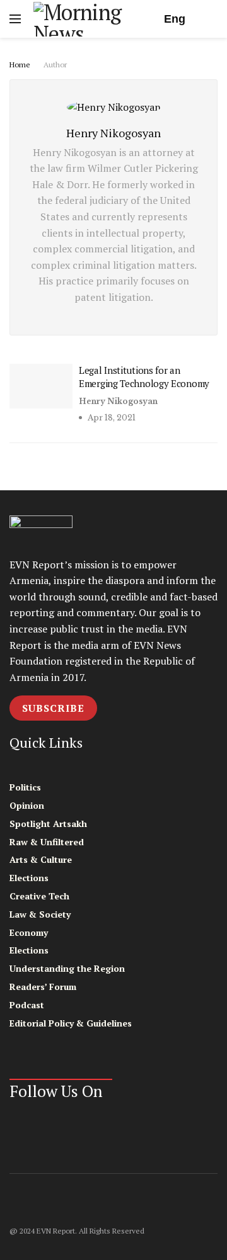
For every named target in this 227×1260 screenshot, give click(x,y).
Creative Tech (39, 896)
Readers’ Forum (42, 987)
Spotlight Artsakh (48, 824)
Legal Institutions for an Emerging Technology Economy (144, 377)
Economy (28, 932)
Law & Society (40, 914)
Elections (29, 878)
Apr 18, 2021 (111, 417)
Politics (25, 787)
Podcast (26, 1005)
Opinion (26, 805)
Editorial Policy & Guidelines (70, 1023)
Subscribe (53, 708)
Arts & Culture (40, 859)
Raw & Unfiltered (46, 842)
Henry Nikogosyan (118, 401)
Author (55, 64)
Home (19, 64)
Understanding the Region (67, 968)
